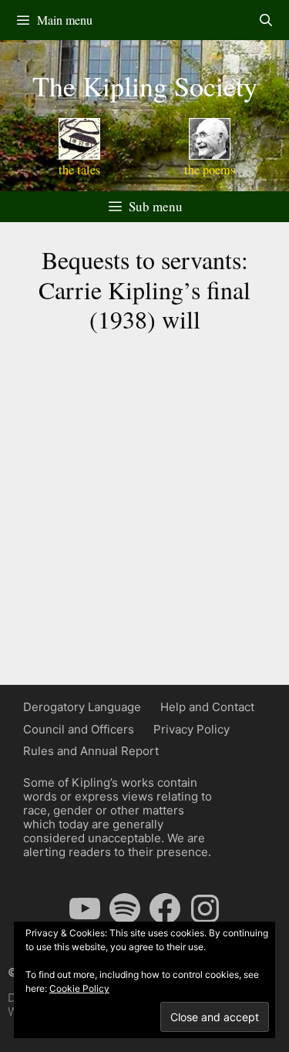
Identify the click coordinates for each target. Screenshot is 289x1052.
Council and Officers (78, 729)
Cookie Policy (79, 988)
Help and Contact (207, 707)
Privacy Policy (191, 729)
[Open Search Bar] (265, 20)
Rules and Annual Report (91, 750)
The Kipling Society (144, 85)
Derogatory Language (82, 707)
